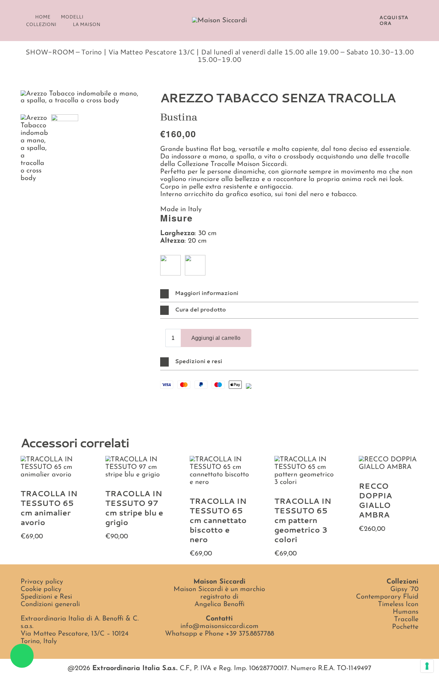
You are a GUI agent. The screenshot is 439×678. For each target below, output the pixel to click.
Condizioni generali (50, 604)
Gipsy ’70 (404, 589)
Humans (405, 612)
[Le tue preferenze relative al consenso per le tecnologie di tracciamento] (427, 666)
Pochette (405, 627)
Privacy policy (42, 581)
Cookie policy (41, 589)
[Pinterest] (187, 401)
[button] (23, 17)
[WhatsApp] (176, 401)
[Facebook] (165, 401)
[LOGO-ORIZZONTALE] (219, 20)
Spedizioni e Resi (46, 596)
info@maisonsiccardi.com (219, 626)
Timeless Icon (398, 604)
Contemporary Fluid (387, 596)
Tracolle (406, 619)
